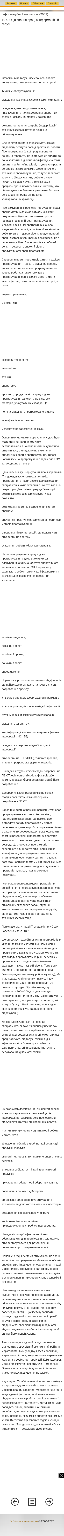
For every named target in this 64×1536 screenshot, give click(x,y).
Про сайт (52, 3)
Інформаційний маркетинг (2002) (25, 14)
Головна (11, 3)
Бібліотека (38, 3)
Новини (24, 3)
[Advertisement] (32, 51)
